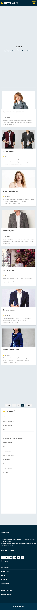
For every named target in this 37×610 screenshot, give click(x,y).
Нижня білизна (8, 434)
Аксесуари (7, 451)
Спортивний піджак (10, 191)
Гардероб (7, 459)
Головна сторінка (6, 590)
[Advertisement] (18, 27)
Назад (8, 405)
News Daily (10, 2)
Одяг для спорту (9, 429)
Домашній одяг (9, 421)
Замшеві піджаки (9, 310)
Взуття (6, 446)
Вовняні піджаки (9, 230)
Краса (6, 464)
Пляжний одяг (8, 425)
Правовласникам (6, 594)
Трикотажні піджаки (11, 349)
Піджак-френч (8, 151)
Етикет (6, 472)
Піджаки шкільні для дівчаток (14, 112)
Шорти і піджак (9, 270)
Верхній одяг (8, 442)
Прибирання (8, 468)
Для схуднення (9, 455)
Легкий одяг (8, 417)
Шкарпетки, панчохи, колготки (13, 438)
